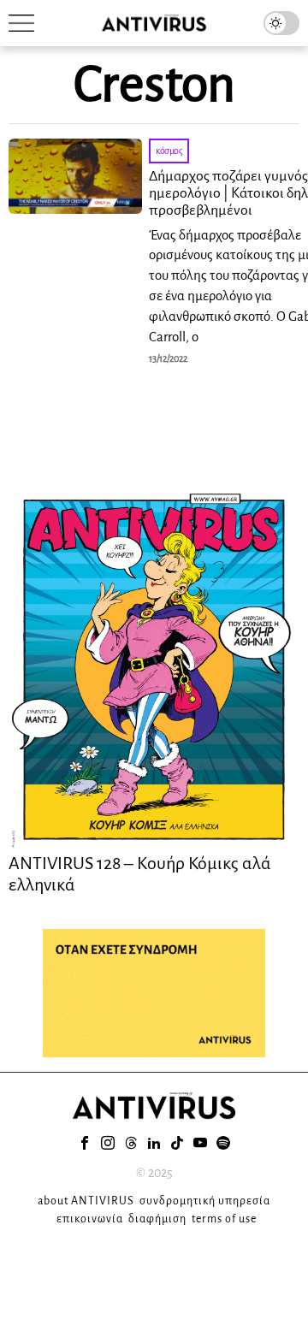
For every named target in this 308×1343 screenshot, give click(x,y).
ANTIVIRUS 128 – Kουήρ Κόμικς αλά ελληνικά (140, 873)
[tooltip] (84, 1143)
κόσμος (169, 150)
